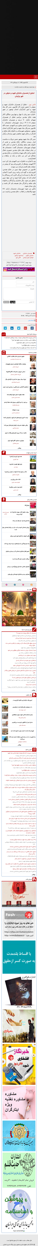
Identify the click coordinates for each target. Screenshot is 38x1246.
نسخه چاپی (30, 320)
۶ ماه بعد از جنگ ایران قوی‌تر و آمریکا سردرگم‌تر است (22, 348)
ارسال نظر (6, 302)
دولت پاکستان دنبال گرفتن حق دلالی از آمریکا (24, 792)
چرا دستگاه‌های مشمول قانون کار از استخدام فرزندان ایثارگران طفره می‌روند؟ (20, 813)
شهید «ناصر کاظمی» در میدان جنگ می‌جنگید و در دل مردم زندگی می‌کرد (21, 853)
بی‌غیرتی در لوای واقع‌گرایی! (28, 345)
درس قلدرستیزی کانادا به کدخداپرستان (25, 794)
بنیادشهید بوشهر (19, 256)
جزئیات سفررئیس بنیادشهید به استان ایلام (25, 859)
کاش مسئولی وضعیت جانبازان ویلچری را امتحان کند (22, 675)
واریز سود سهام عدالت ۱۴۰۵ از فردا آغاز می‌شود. (23, 802)
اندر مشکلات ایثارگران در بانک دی (27, 653)
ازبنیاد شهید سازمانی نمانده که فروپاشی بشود (24, 665)
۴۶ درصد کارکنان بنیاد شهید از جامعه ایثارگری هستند (22, 840)
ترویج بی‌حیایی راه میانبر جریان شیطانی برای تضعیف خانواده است (20, 781)
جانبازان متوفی (29, 256)
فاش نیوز (18, 258)
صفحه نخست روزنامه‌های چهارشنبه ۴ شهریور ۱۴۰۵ (22, 821)
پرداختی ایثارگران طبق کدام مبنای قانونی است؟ (23, 678)
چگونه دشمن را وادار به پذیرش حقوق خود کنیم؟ (23, 340)
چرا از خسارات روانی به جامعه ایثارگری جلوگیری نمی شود (21, 650)
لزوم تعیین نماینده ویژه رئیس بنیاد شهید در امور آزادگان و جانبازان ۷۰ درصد (21, 681)
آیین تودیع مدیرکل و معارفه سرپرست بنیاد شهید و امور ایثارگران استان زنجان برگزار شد (19, 788)
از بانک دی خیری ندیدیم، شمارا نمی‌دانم (25, 638)
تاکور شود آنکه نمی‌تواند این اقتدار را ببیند (25, 663)
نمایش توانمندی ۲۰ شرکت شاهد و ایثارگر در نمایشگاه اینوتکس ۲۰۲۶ (20, 843)
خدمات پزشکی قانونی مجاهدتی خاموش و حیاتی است (21, 799)
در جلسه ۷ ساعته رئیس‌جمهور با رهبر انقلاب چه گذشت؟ (21, 828)
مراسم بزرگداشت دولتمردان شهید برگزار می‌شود (24, 869)
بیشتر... (19, 448)
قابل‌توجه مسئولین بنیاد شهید (28, 648)
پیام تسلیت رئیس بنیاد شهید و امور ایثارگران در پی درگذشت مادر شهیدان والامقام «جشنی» (19, 762)
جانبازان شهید (16, 254)
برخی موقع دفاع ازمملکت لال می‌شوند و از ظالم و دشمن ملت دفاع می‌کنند (20, 644)
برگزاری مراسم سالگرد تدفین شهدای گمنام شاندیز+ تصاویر (21, 849)
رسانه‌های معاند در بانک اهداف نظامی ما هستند (23, 797)
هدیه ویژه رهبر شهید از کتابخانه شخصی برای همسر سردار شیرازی (21, 836)
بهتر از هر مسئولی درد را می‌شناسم (26, 655)
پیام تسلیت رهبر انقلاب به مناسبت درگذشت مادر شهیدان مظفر (20, 87)
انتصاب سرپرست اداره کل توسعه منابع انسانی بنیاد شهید (21, 753)
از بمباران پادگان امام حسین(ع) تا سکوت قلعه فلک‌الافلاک (21, 856)
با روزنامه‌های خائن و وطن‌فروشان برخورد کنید (24, 658)
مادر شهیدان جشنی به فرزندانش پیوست (25, 756)
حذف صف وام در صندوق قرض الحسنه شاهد (24, 805)
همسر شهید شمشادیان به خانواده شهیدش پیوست (23, 816)
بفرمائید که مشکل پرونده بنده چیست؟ (25, 633)
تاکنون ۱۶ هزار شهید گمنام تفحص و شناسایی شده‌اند (22, 847)
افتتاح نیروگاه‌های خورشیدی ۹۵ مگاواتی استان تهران (22, 866)
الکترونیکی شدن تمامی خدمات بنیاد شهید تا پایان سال (22, 819)
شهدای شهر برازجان (28, 258)
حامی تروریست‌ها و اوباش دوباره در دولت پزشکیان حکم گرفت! (20, 338)
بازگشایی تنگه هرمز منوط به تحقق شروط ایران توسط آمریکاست (20, 785)
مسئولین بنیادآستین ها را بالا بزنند (26, 641)
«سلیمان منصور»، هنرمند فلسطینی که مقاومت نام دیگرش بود (20, 864)
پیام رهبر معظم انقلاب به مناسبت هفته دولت (24, 768)
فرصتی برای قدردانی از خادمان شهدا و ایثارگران (23, 636)
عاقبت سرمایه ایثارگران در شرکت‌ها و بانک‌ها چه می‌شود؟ (21, 687)
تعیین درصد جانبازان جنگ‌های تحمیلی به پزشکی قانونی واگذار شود (20, 672)
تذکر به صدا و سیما (30, 685)
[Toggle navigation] (36, 77)
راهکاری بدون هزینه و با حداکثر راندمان (25, 660)
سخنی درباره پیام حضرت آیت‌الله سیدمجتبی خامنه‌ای (22, 758)
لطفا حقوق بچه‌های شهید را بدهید (27, 861)
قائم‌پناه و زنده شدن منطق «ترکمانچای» (25, 343)
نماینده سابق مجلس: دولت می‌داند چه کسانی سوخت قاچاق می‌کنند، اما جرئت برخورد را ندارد (20, 808)
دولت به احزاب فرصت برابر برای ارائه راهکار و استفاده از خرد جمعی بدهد (20, 825)
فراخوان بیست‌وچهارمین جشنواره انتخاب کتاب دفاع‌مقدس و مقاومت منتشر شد (20, 832)
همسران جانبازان (27, 254)
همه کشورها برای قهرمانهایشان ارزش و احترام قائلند (22, 668)
